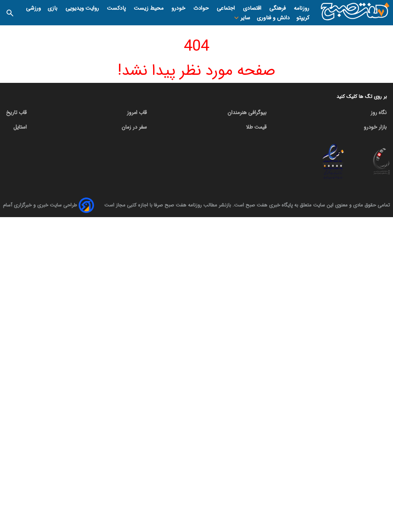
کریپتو (302, 17)
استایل (20, 127)
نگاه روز (379, 112)
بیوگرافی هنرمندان (247, 112)
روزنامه (301, 8)
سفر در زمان (134, 127)
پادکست (117, 8)
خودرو (179, 8)
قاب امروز (137, 112)
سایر (244, 17)
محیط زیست (149, 8)
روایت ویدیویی (83, 8)
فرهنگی (278, 8)
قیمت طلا (256, 127)
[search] (10, 12)
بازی (53, 8)
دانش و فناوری (273, 17)
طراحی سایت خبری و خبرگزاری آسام (40, 205)
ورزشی (33, 8)
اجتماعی (226, 8)
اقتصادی (253, 8)
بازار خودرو (375, 127)
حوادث (201, 8)
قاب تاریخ (16, 112)
